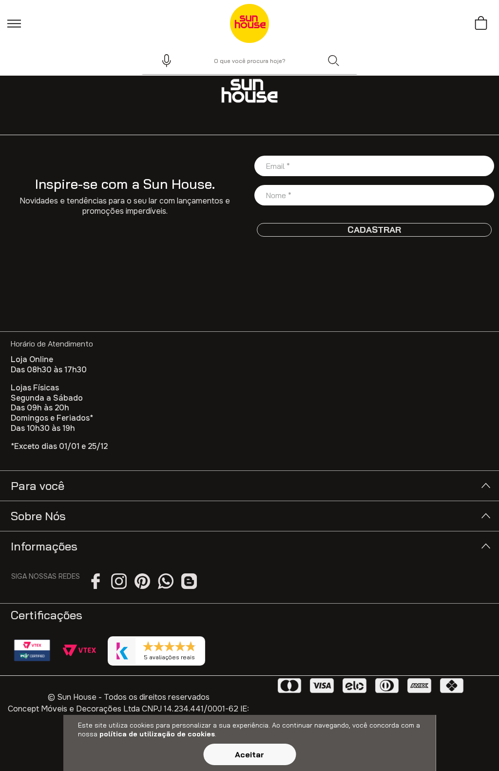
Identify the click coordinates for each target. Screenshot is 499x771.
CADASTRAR (374, 229)
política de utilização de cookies (157, 734)
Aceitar (249, 754)
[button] (162, 60)
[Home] (249, 90)
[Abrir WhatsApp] (474, 746)
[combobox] (249, 60)
